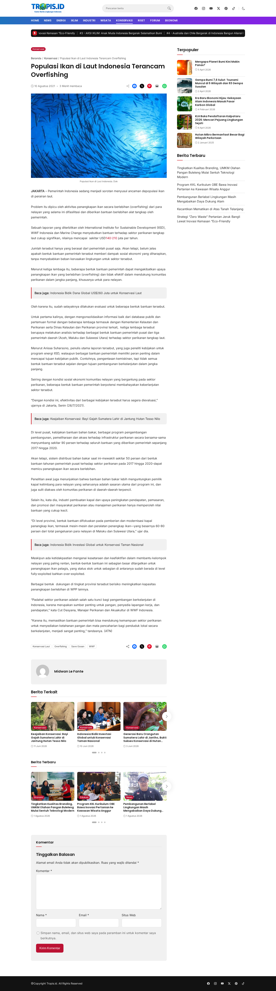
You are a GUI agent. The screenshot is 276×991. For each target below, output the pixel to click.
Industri (89, 20)
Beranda (36, 58)
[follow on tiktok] (233, 8)
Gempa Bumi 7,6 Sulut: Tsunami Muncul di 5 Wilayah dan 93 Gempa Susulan (219, 83)
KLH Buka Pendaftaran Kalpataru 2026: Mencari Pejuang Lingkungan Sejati (219, 119)
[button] (243, 8)
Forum (155, 20)
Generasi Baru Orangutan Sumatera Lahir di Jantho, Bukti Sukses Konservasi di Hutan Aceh (145, 739)
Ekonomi (171, 20)
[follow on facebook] (196, 8)
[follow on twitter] (218, 8)
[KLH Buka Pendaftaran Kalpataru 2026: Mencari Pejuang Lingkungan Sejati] (184, 127)
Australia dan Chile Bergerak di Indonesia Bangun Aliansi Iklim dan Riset (185, 33)
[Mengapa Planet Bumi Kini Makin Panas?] (184, 72)
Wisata (105, 20)
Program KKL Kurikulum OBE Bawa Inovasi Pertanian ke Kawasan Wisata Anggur (96, 807)
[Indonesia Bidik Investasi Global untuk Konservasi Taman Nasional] (99, 728)
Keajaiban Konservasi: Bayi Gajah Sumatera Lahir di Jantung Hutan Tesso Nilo (105, 419)
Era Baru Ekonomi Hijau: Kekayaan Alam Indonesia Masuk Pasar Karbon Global (218, 101)
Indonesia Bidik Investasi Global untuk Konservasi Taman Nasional (96, 545)
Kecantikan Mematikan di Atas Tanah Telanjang (210, 209)
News (47, 20)
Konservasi (124, 20)
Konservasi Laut (41, 646)
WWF (92, 646)
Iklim (74, 20)
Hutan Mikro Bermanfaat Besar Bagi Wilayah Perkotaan (219, 136)
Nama (41, 915)
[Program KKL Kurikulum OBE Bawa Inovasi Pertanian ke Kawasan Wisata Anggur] (99, 798)
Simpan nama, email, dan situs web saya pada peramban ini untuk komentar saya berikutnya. (98, 935)
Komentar (44, 871)
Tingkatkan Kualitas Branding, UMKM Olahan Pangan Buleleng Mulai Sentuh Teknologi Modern (52, 807)
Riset (141, 20)
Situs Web (129, 915)
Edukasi (84, 797)
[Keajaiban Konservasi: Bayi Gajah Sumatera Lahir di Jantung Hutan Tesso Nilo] (52, 728)
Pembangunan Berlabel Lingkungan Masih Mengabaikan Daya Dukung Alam (142, 809)
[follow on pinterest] (226, 8)
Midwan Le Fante (68, 671)
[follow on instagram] (203, 8)
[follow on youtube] (211, 8)
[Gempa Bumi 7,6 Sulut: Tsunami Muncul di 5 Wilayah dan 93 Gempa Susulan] (184, 90)
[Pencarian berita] (169, 8)
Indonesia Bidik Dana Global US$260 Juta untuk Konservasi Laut (96, 293)
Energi (61, 20)
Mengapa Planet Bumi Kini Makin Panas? (217, 63)
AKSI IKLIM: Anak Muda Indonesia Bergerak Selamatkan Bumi (92, 33)
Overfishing (60, 646)
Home (35, 20)
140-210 (111, 238)
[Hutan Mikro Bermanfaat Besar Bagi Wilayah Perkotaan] (184, 145)
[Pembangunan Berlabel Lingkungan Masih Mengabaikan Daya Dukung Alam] (145, 798)
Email (84, 915)
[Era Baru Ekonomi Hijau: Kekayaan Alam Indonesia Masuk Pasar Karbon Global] (184, 109)
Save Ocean (77, 646)
